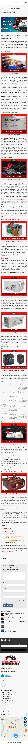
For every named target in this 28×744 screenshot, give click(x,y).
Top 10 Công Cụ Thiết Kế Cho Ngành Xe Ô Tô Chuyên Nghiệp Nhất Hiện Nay (15, 631)
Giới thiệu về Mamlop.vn (7, 682)
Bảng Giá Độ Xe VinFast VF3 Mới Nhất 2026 (14, 626)
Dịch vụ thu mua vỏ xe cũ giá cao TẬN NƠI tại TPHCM (14, 614)
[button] (1, 2)
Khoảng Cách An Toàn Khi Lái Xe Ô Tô (13, 617)
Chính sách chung (6, 692)
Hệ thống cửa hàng (6, 684)
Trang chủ (3, 8)
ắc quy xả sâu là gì (14, 45)
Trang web (5, 594)
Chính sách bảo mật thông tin (8, 702)
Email (4, 588)
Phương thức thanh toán (7, 694)
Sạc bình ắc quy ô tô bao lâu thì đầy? (15, 536)
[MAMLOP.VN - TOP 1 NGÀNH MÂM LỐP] (15, 2)
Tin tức (8, 8)
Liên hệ (3, 686)
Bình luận (5, 571)
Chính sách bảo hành (6, 698)
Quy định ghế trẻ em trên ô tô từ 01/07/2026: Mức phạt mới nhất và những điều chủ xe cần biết (15, 622)
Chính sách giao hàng (6, 696)
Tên (4, 582)
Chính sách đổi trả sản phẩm (8, 700)
